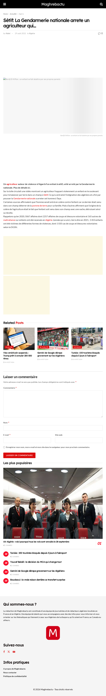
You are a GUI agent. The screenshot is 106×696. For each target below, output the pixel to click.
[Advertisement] (53, 57)
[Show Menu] (4, 4)
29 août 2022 (20, 33)
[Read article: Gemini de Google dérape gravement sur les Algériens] (53, 339)
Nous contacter (10, 672)
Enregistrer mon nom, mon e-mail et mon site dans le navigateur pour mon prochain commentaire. (48, 447)
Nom (6, 422)
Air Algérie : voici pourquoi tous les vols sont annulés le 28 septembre (36, 541)
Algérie (21, 14)
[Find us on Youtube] (14, 652)
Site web (58, 435)
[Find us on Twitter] (8, 652)
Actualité (13, 14)
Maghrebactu (52, 4)
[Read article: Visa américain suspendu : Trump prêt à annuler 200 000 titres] (19, 339)
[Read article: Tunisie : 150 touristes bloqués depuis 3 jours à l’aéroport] (87, 339)
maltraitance (9, 220)
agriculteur (12, 184)
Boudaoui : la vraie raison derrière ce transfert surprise (37, 579)
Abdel (8, 33)
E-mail (7, 435)
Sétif (46, 194)
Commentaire (10, 387)
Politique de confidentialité (14, 676)
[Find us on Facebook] (4, 652)
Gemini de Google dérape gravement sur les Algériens (37, 570)
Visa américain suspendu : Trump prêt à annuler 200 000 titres (17, 355)
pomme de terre (39, 205)
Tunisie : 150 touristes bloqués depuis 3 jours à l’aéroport (38, 553)
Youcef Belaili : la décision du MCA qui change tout (36, 561)
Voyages (77, 347)
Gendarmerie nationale (24, 198)
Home (5, 14)
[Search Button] (101, 4)
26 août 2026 (9, 362)
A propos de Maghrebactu (14, 669)
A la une (9, 347)
